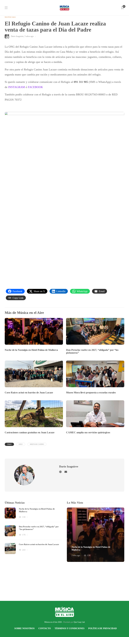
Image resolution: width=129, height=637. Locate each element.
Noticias (10, 17)
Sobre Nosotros (24, 628)
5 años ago (29, 36)
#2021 (21, 444)
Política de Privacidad (102, 628)
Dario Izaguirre (17, 36)
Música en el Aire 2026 (53, 622)
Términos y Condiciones (69, 628)
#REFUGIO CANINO (37, 444)
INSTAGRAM (16, 87)
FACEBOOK (35, 87)
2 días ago (76, 555)
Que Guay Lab (79, 622)
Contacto (44, 628)
